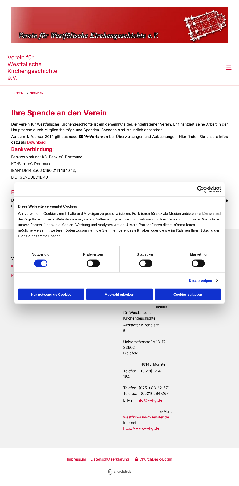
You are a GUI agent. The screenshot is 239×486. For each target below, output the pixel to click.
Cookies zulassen (187, 294)
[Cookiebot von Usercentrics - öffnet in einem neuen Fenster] (200, 189)
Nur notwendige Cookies (51, 294)
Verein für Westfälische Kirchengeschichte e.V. (32, 67)
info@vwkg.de (149, 400)
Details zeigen (200, 280)
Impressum (76, 459)
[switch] (93, 263)
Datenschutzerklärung (110, 459)
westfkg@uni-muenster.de (146, 417)
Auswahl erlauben (119, 294)
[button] (147, 68)
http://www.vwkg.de (141, 428)
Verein (18, 93)
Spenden (36, 93)
